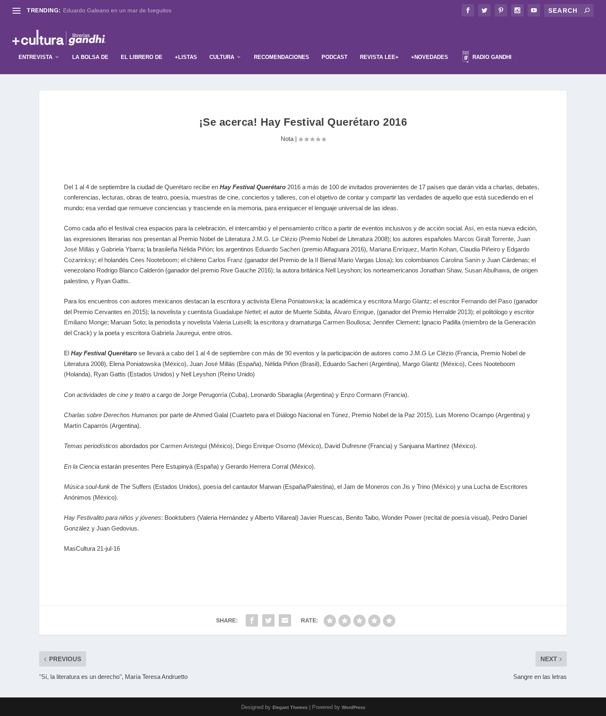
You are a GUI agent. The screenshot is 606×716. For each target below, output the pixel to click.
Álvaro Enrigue (353, 311)
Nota (287, 138)
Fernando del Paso (486, 301)
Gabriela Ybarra (122, 249)
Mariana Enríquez (393, 249)
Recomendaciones (281, 57)
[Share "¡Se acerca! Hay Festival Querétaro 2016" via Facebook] (252, 620)
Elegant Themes (290, 707)
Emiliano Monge (85, 322)
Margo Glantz (411, 301)
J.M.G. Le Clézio (274, 238)
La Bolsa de (90, 57)
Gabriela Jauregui (175, 332)
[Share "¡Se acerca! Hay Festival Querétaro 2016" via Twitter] (268, 620)
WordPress (353, 707)
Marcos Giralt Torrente (483, 238)
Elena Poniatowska (295, 301)
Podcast (335, 57)
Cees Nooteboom (154, 259)
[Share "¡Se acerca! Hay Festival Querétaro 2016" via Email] (285, 620)
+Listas (186, 57)
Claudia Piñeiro (480, 249)
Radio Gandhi (491, 57)
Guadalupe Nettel (237, 311)
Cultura (221, 57)
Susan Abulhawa (487, 270)
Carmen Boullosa (346, 322)
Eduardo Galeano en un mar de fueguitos (117, 10)
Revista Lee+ (379, 57)
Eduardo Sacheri (278, 249)
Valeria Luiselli (232, 322)
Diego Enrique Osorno (266, 445)
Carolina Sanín (460, 259)
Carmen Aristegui (183, 445)
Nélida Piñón (196, 249)
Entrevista (35, 57)
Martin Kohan (438, 249)
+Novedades (429, 57)
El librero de (141, 57)
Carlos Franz (225, 259)
